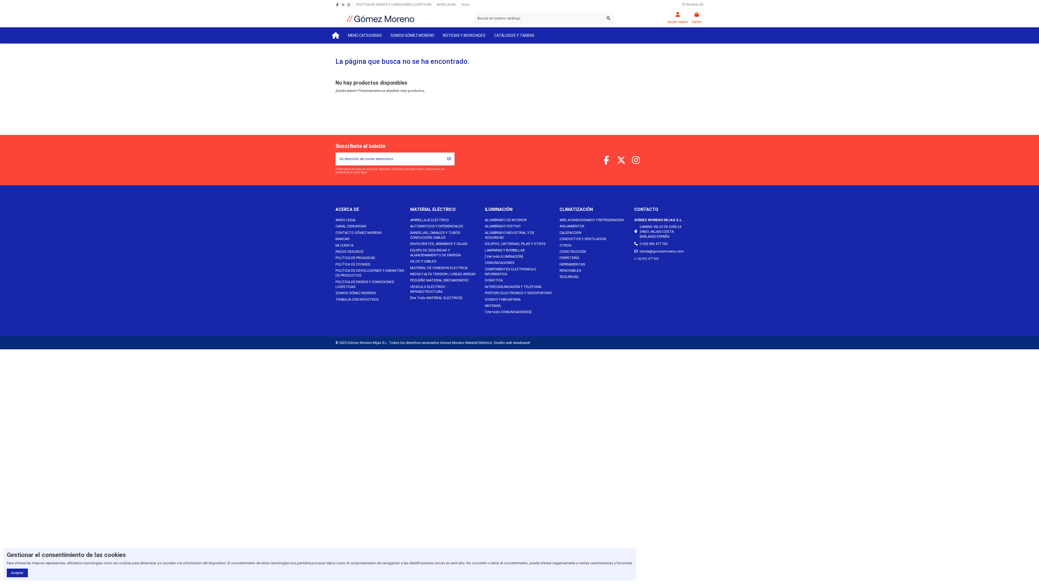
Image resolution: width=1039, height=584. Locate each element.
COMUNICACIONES (500, 263)
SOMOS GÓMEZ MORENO (356, 293)
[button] (365, 35)
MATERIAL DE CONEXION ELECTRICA (439, 268)
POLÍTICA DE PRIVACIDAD (355, 258)
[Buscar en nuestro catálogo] (608, 18)
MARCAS (343, 239)
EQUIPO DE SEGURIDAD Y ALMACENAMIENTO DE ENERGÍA (435, 252)
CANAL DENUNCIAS (351, 226)
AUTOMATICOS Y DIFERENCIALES (436, 226)
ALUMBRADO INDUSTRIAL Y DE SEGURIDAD (509, 235)
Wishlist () (694, 4)
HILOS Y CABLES (423, 261)
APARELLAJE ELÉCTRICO (429, 220)
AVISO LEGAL (447, 4)
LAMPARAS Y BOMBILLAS (505, 250)
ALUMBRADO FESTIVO (503, 226)
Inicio (465, 4)
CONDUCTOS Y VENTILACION (583, 239)
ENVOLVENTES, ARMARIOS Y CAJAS (439, 244)
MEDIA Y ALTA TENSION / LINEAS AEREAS (443, 274)
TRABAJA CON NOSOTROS (357, 299)
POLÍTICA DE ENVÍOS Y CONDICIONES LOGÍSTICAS (394, 4)
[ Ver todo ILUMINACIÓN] (504, 256)
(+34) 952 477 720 (654, 244)
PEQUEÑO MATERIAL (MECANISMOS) (439, 280)
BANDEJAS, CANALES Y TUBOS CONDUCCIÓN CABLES (435, 235)
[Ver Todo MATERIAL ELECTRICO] (436, 298)
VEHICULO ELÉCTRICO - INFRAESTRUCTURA (428, 289)
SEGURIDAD (569, 277)
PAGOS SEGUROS (350, 252)
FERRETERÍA (569, 258)
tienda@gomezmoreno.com (662, 251)
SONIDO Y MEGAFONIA (503, 299)
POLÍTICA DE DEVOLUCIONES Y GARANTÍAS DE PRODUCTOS (370, 272)
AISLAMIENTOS (572, 226)
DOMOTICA (494, 280)
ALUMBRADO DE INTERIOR (506, 220)
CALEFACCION (570, 233)
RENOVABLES (570, 270)
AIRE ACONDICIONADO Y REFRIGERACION (592, 220)
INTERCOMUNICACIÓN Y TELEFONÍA (513, 287)
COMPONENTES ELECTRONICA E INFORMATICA (510, 271)
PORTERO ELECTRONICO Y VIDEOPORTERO (518, 293)
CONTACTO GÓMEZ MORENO (359, 233)
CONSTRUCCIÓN (573, 252)
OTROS (565, 245)
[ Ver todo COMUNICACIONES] (508, 312)
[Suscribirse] (449, 159)
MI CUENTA (344, 245)
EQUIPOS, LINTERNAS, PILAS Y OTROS (515, 244)
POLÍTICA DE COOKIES (353, 264)
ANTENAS (493, 306)
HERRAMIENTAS (572, 264)
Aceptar (17, 573)
